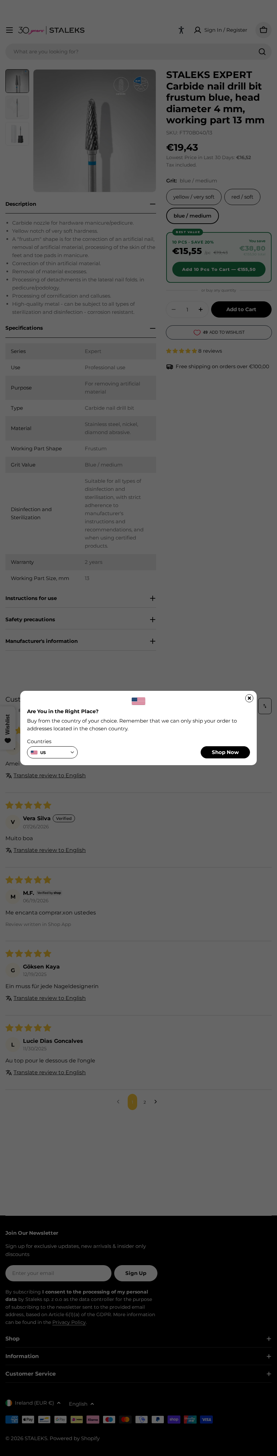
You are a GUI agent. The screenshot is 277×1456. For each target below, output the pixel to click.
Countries (39, 741)
